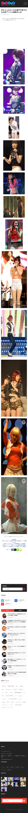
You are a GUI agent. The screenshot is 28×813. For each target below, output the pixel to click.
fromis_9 (20, 699)
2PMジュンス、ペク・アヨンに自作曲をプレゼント (16, 647)
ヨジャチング (4, 704)
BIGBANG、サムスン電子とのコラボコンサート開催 (17, 666)
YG (8, 707)
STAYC (6, 692)
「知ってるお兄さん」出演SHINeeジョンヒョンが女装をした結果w (17, 614)
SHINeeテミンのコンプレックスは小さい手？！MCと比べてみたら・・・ (16, 634)
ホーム (3, 767)
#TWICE (12, 767)
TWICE (4, 686)
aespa (15, 689)
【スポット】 (4, 699)
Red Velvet (18, 692)
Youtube (17, 767)
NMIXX (3, 695)
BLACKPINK (9, 696)
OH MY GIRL (18, 702)
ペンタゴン (11, 704)
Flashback (9, 769)
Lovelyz (3, 702)
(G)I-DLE (11, 692)
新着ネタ (20, 610)
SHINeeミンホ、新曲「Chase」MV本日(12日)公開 (16, 640)
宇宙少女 (12, 702)
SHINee (24, 702)
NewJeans (20, 695)
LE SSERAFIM (13, 699)
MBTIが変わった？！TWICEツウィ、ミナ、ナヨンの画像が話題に (17, 660)
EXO (24, 692)
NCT (3, 689)
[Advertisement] (14, 35)
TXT (2, 692)
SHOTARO (4, 707)
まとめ (22, 767)
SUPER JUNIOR (18, 704)
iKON (11, 707)
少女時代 (21, 686)
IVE (17, 686)
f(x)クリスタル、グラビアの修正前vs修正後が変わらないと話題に (17, 673)
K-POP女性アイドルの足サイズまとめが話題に (16, 627)
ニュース (3, 769)
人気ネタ (7, 610)
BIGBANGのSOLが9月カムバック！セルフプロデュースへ (17, 653)
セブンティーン (8, 689)
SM (8, 702)
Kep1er (21, 689)
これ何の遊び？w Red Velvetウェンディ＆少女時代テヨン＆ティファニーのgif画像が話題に (17, 622)
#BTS (7, 767)
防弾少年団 (11, 686)
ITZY (16, 695)
